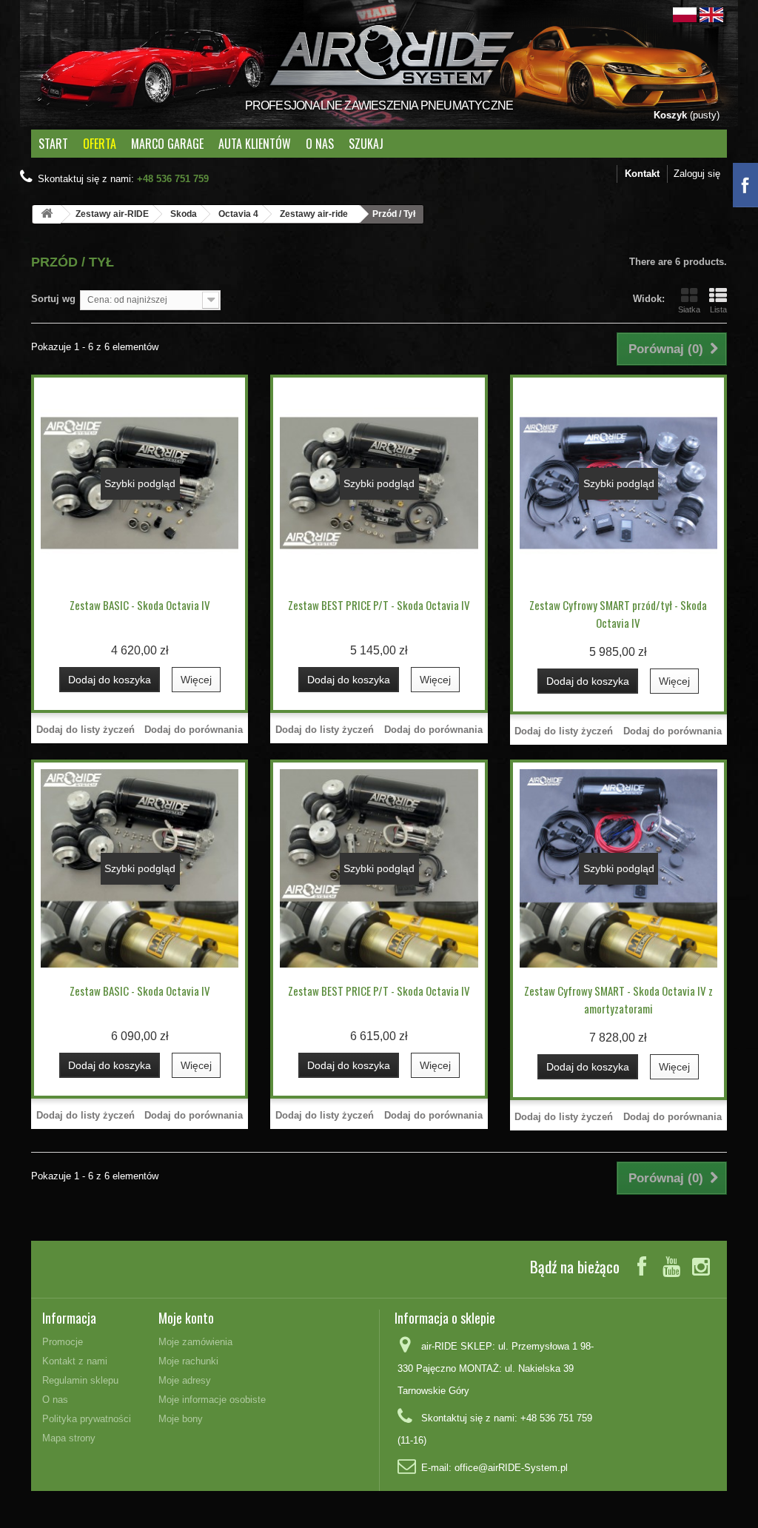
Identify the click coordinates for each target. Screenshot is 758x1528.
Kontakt (642, 173)
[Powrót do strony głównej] (47, 214)
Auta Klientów (254, 144)
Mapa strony (68, 1438)
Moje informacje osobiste (212, 1399)
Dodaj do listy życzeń (85, 729)
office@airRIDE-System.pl (511, 1467)
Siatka (689, 309)
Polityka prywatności (86, 1418)
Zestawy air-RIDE (112, 214)
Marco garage (167, 144)
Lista (718, 309)
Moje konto (186, 1317)
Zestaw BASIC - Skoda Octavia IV (140, 605)
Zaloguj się (697, 173)
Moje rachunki (188, 1361)
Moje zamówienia (195, 1341)
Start (53, 144)
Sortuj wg (53, 298)
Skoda (183, 214)
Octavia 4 (238, 214)
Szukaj (366, 144)
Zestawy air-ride (314, 214)
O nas (320, 144)
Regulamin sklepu (80, 1380)
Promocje (62, 1341)
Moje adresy (184, 1380)
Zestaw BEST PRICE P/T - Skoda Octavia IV (379, 605)
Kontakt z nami (74, 1361)
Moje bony (180, 1418)
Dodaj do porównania (193, 729)
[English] (711, 13)
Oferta (99, 144)
